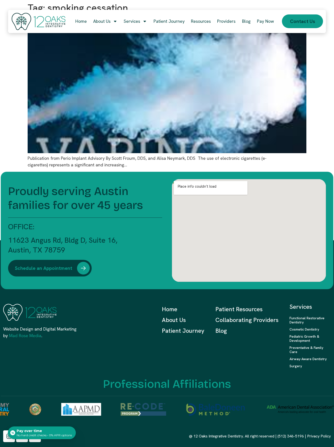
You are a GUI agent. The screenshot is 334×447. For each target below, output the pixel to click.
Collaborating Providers (246, 320)
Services (132, 21)
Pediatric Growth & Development (304, 338)
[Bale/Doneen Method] (208, 409)
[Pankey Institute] (27, 409)
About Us (102, 21)
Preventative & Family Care (306, 349)
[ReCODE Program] (135, 409)
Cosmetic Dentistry (304, 329)
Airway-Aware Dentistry (308, 359)
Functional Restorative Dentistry (306, 320)
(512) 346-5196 (291, 436)
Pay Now (265, 21)
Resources (201, 21)
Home (81, 21)
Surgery (295, 366)
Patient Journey (169, 21)
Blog (246, 21)
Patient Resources (239, 309)
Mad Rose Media (25, 335)
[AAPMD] (73, 409)
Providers (226, 21)
